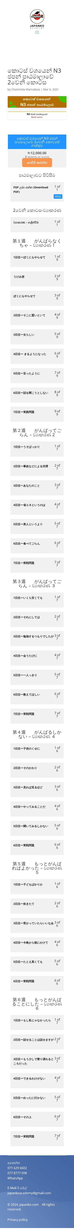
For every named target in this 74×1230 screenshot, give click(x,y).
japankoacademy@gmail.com (29, 1193)
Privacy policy (17, 1219)
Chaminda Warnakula (25, 89)
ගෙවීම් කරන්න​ (37, 162)
